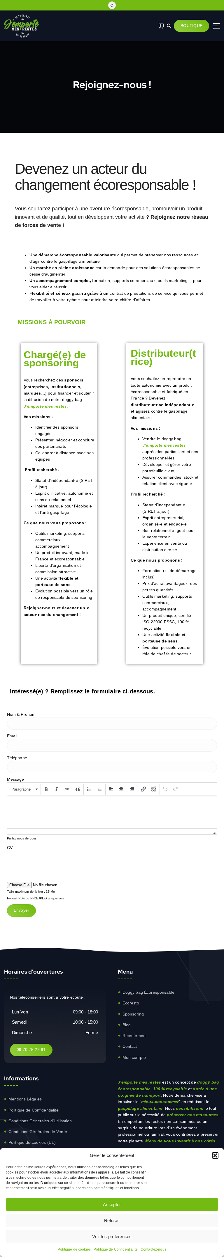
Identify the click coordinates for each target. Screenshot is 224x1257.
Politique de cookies (74, 1249)
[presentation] (24, 789)
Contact (130, 1046)
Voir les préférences (112, 1236)
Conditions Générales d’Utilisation (40, 1120)
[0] (161, 25)
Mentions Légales (25, 1099)
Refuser (112, 1220)
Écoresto (131, 1003)
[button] (215, 1155)
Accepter (112, 1204)
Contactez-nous (153, 1249)
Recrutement (135, 1035)
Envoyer (21, 910)
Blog (127, 1024)
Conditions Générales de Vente (37, 1131)
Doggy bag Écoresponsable (148, 992)
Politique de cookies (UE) (32, 1142)
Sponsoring (133, 1014)
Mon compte (134, 1057)
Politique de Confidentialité (116, 1249)
